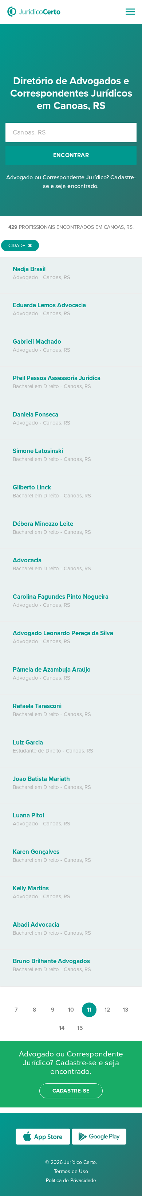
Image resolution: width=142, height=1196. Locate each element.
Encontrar (71, 155)
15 (80, 1028)
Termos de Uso (71, 1171)
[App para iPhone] (44, 1144)
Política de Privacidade (71, 1180)
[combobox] (71, 132)
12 (107, 1009)
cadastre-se (71, 1090)
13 (125, 1009)
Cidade (17, 246)
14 (61, 1028)
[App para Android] (99, 1144)
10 (71, 1009)
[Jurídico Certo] (33, 17)
